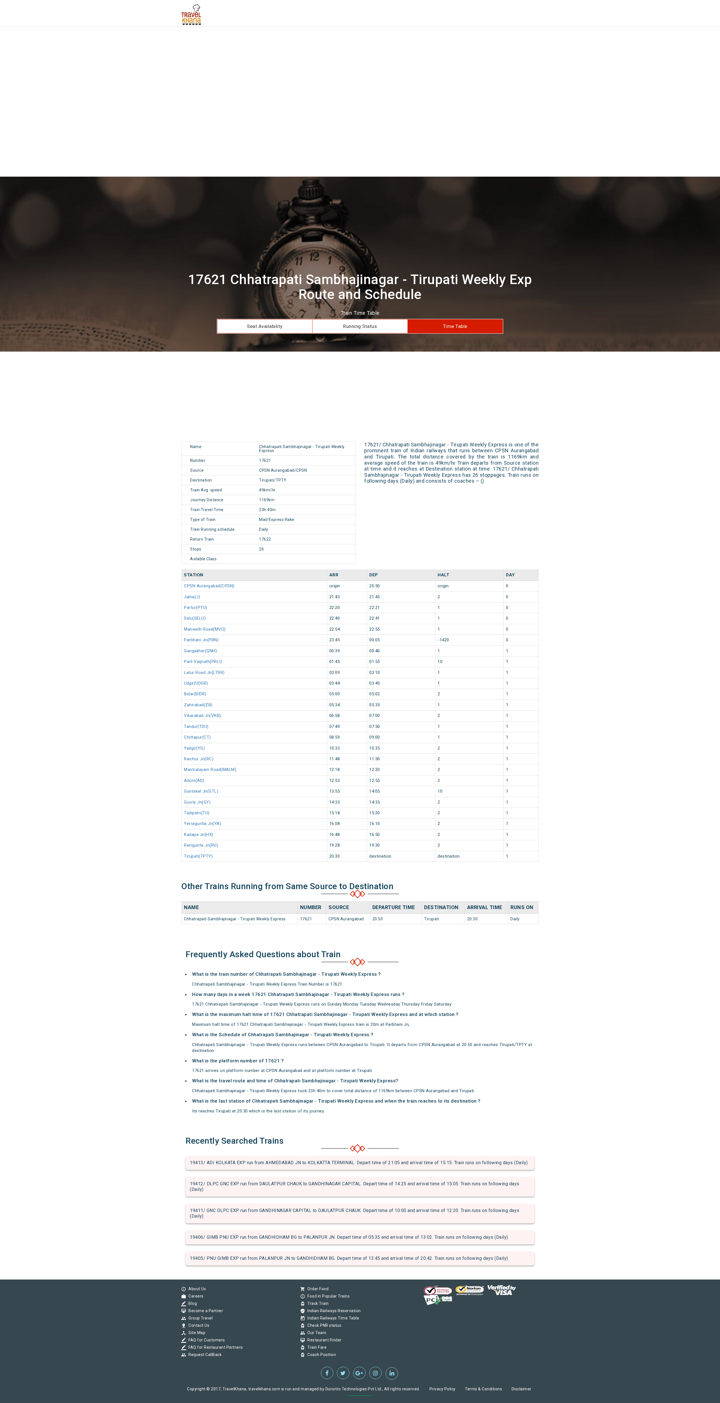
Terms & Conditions (483, 1389)
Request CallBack (204, 1354)
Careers (195, 1296)
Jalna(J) (192, 596)
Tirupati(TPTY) (198, 856)
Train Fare (316, 1347)
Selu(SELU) (195, 618)
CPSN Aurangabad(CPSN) (209, 585)
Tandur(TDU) (196, 726)
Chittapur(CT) (197, 737)
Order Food (316, 1289)
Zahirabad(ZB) (198, 704)
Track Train (317, 1303)
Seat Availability (265, 326)
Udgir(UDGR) (196, 683)
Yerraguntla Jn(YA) (202, 823)
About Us (196, 1289)
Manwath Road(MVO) (205, 629)
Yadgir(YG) (194, 748)
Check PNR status (323, 1325)
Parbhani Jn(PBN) (201, 639)
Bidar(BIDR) (195, 693)
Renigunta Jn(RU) (201, 845)
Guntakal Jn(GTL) (201, 791)
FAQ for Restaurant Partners (214, 1347)
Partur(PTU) (195, 607)
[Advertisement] (169, 39)
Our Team (315, 1332)
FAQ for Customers (205, 1340)
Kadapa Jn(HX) (198, 834)
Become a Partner (204, 1310)
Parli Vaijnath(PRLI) (203, 661)
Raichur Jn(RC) (198, 758)
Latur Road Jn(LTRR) (204, 672)
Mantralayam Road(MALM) (210, 769)
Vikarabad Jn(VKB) (202, 715)
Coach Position (320, 1354)
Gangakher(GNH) (200, 650)
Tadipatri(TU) (197, 812)
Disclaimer (522, 1389)
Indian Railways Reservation (333, 1310)
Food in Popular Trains (327, 1296)
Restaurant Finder (323, 1340)
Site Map (195, 1332)
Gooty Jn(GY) (197, 802)
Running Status (360, 326)
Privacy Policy (442, 1389)
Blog (191, 1303)
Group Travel (199, 1318)
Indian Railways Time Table (332, 1318)
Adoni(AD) (194, 780)
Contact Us (197, 1325)
